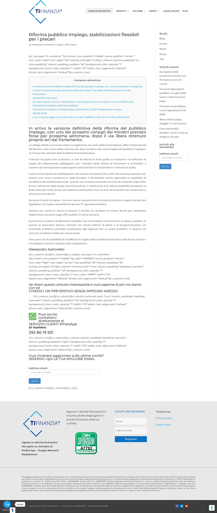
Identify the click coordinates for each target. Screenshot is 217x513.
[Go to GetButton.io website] (7, 510)
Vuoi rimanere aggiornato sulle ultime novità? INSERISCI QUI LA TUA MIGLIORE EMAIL (81, 117)
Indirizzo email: (38, 368)
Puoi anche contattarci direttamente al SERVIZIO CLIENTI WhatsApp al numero (78, 109)
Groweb (104, 506)
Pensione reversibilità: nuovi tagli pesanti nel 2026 (172, 110)
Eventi (163, 43)
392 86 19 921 (40, 113)
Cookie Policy (164, 424)
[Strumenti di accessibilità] (12, 510)
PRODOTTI (121, 11)
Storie (163, 54)
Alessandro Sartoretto (43, 44)
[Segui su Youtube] (186, 506)
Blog (162, 38)
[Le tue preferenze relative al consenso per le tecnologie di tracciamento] (212, 508)
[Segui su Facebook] (177, 506)
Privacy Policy (164, 418)
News (74, 44)
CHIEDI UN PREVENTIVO (99, 11)
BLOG (185, 11)
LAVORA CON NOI (171, 11)
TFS (161, 59)
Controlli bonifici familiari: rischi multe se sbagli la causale (173, 132)
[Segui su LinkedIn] (181, 506)
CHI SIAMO (138, 11)
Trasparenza (163, 411)
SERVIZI (153, 11)
